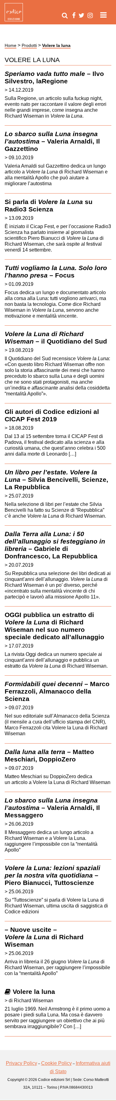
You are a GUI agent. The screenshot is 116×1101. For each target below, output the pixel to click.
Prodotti (29, 45)
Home (10, 45)
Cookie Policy (56, 1063)
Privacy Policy (21, 1063)
